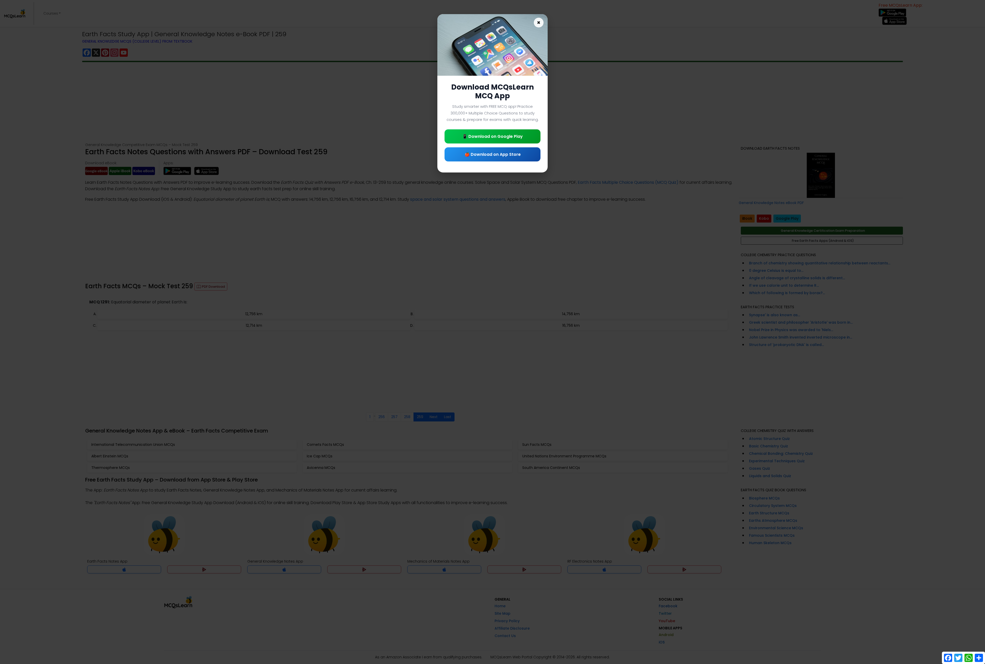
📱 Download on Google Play (492, 136)
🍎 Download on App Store (493, 154)
